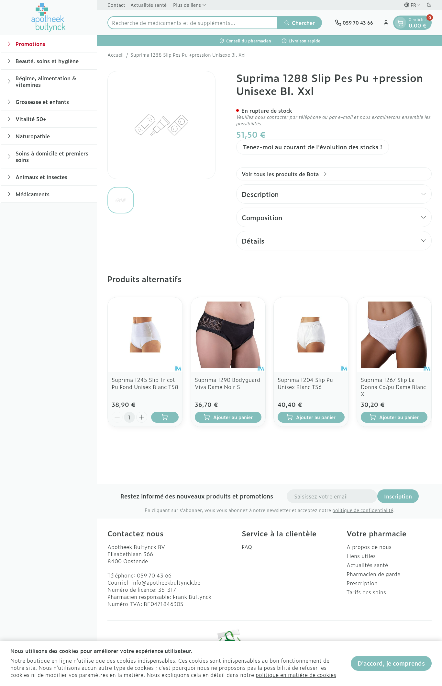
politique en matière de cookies (296, 675)
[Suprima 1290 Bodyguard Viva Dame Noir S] (228, 334)
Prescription (362, 583)
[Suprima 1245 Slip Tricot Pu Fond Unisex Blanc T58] (145, 334)
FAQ (247, 546)
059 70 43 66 (154, 575)
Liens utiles (361, 555)
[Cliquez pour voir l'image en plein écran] (161, 125)
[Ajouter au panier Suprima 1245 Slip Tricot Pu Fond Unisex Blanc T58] (165, 417)
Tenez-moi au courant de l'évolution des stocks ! (312, 147)
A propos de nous (369, 546)
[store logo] (48, 17)
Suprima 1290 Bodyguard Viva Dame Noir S (227, 383)
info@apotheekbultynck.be (165, 582)
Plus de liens (187, 4)
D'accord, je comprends (391, 663)
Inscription (398, 496)
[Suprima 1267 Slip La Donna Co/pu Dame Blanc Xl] (394, 334)
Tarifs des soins (366, 592)
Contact (116, 4)
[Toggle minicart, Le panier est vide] (400, 23)
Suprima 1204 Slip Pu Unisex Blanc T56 (305, 383)
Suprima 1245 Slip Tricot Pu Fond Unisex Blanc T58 (145, 383)
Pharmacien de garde (373, 573)
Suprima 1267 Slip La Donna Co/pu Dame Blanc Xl (393, 387)
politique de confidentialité (362, 510)
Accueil (115, 54)
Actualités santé (148, 4)
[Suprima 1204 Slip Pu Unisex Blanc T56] (311, 334)
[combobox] (192, 22)
